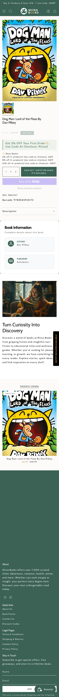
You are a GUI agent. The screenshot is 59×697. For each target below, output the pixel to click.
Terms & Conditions (13, 634)
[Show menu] (4, 11)
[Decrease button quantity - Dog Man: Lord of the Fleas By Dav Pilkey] (5, 172)
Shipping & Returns (12, 639)
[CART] (55, 11)
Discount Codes (10, 624)
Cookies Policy (10, 644)
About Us (7, 609)
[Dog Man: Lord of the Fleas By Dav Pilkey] (29, 423)
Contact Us (8, 619)
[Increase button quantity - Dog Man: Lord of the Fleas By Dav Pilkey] (16, 172)
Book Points (8, 614)
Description (9, 211)
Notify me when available (56, 348)
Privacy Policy (10, 649)
